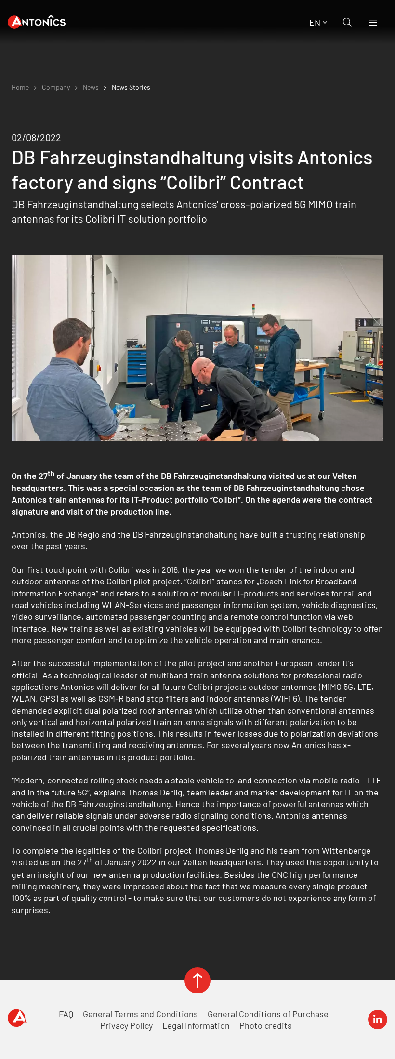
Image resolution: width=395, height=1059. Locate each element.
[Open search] (348, 22)
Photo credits (265, 1025)
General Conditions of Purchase (268, 1013)
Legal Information (196, 1025)
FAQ (66, 1013)
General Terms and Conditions (140, 1013)
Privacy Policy (126, 1025)
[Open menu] (374, 22)
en (314, 22)
